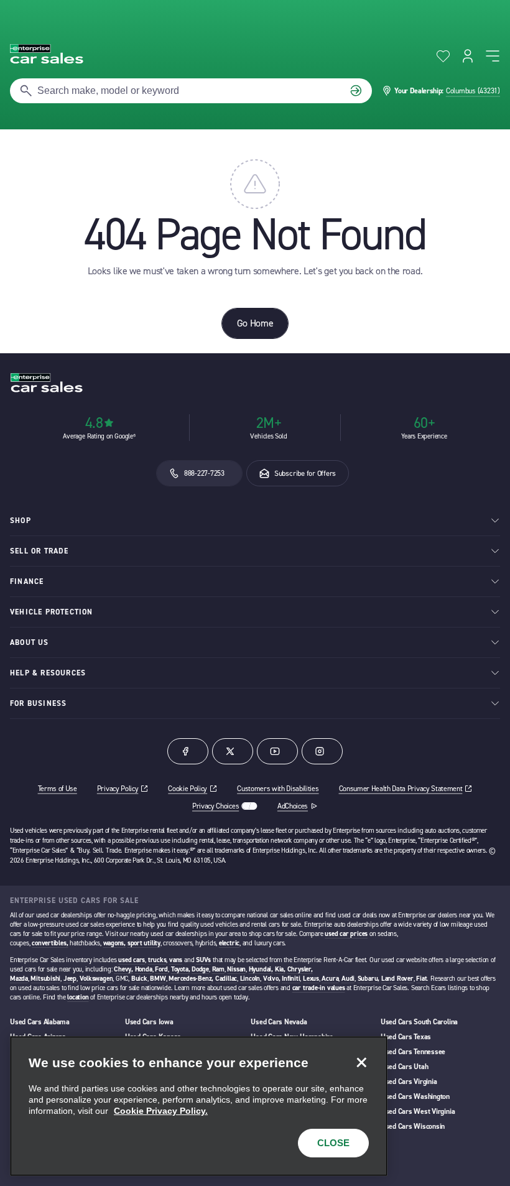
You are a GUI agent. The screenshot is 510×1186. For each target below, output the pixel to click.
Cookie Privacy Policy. (161, 1111)
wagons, (114, 943)
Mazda (19, 978)
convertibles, (50, 943)
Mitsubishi (45, 978)
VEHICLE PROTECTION (51, 612)
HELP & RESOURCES (48, 673)
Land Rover (397, 978)
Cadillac (226, 978)
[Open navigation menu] (492, 56)
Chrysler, (300, 969)
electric (229, 943)
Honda (143, 969)
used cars (131, 960)
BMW (157, 978)
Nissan (236, 969)
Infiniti (291, 978)
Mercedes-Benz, (191, 978)
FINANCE (27, 581)
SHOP (20, 521)
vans (175, 960)
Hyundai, (261, 969)
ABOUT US (29, 642)
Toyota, (180, 969)
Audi (348, 978)
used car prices (346, 933)
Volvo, (271, 978)
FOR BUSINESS (38, 703)
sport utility (144, 943)
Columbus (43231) (473, 91)
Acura (330, 978)
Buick (139, 978)
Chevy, (123, 969)
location (77, 997)
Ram (218, 969)
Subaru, (368, 978)
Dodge (200, 969)
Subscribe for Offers (305, 473)
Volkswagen (96, 978)
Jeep (69, 978)
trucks (157, 960)
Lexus (311, 978)
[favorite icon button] (443, 56)
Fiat (421, 978)
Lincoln (250, 978)
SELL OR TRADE (39, 551)
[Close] (361, 1062)
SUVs (203, 960)
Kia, (280, 969)
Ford (161, 969)
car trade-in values (318, 988)
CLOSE (333, 1142)
